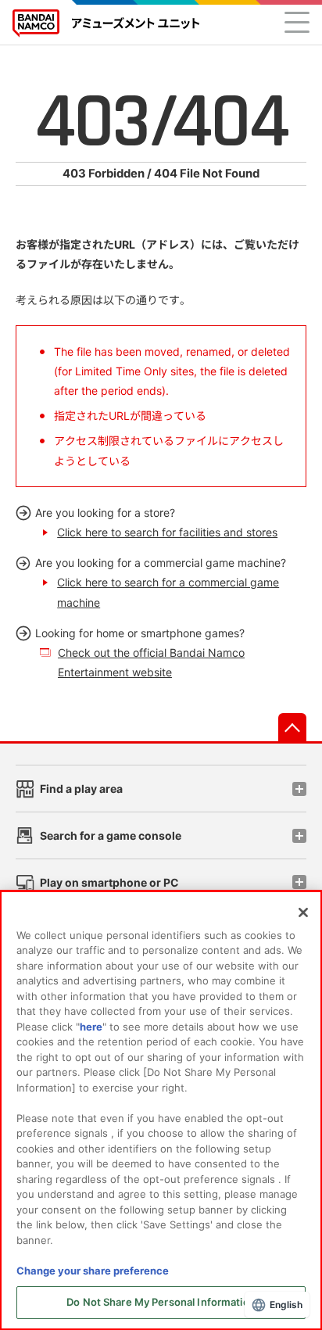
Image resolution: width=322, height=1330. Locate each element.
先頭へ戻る (292, 727)
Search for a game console (110, 835)
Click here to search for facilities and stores (167, 532)
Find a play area (81, 788)
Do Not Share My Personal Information (161, 1302)
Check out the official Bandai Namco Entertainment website (151, 662)
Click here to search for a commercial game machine (168, 591)
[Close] (303, 912)
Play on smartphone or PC (109, 882)
